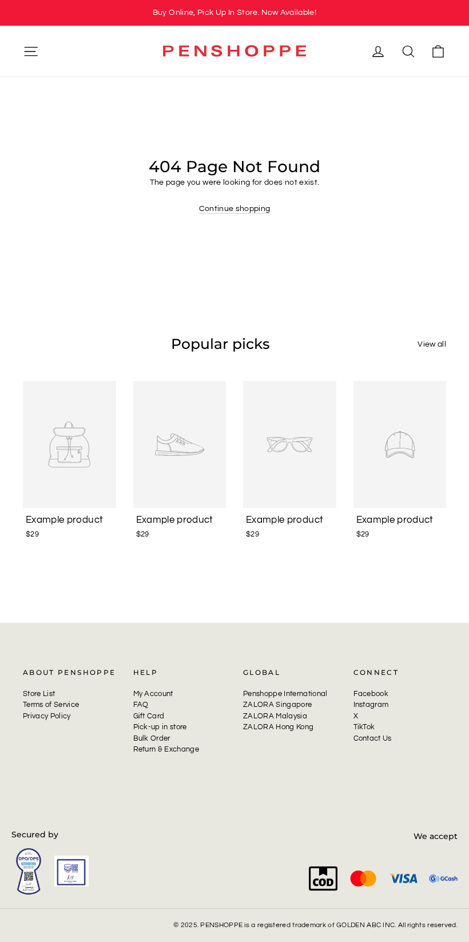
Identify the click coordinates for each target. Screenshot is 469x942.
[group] (234, 13)
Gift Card (149, 716)
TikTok (364, 727)
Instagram (371, 705)
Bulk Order (151, 738)
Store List (39, 694)
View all (432, 344)
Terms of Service (51, 705)
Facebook (371, 694)
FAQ (141, 705)
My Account (153, 694)
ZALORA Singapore (277, 705)
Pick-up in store (160, 727)
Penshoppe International (285, 694)
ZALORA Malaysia (275, 716)
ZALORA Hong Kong (278, 727)
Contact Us (372, 738)
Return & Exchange (166, 749)
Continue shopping (235, 209)
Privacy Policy (47, 716)
